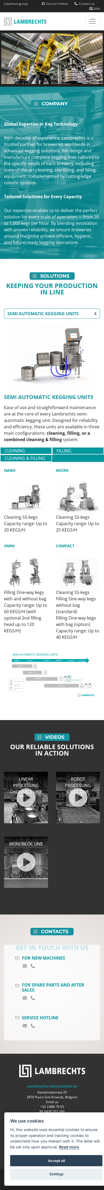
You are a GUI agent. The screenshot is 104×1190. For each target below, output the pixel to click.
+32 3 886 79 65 (52, 1106)
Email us (52, 1102)
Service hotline (56, 3)
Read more (69, 1147)
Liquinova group (16, 3)
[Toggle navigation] (92, 21)
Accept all (56, 1161)
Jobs (96, 8)
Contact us (86, 3)
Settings (56, 1174)
